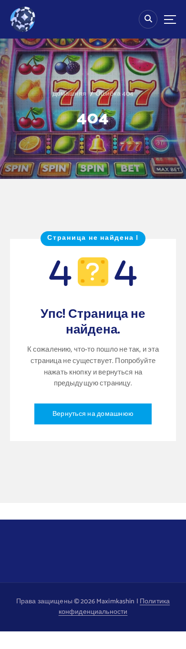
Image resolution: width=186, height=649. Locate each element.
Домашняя (69, 93)
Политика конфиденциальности (114, 607)
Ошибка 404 (114, 93)
